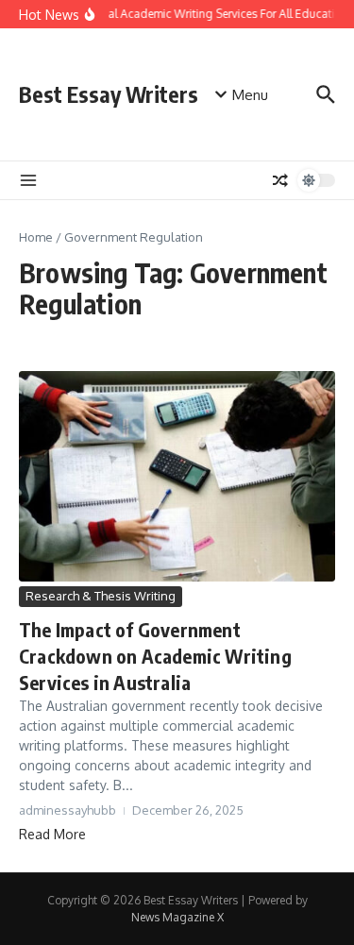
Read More (52, 834)
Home (36, 237)
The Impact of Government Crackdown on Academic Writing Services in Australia (155, 655)
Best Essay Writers (108, 94)
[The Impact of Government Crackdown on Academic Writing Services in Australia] (177, 476)
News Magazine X (177, 917)
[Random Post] (280, 180)
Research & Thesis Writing (100, 595)
